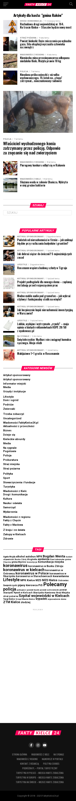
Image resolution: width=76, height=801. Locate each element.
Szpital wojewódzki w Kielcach (44, 596)
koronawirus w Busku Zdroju (45, 566)
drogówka (32, 559)
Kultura (7, 498)
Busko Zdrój (20, 559)
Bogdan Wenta (54, 556)
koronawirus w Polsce (32, 573)
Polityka (8, 473)
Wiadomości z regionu (16, 517)
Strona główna (19, 754)
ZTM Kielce (11, 602)
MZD (38, 580)
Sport (6, 478)
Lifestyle (8, 396)
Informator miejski (14, 383)
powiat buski (33, 590)
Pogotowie (9, 451)
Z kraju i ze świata (14, 530)
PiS (40, 585)
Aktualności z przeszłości (18, 426)
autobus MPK (34, 556)
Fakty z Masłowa (13, 524)
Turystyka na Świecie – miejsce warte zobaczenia (40, 782)
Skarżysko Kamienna (44, 592)
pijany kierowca (28, 585)
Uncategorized (12, 418)
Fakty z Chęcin (12, 520)
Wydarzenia (10, 511)
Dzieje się (9, 434)
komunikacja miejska (51, 561)
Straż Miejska (63, 592)
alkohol (20, 556)
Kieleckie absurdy (14, 439)
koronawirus (15, 565)
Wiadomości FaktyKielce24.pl (20, 422)
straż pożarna (10, 596)
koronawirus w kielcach (24, 569)
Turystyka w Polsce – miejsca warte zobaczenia (39, 773)
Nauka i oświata (12, 503)
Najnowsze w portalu (52, 759)
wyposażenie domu (57, 599)
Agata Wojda (9, 556)
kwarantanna (61, 576)
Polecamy (55, 584)
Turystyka (9, 486)
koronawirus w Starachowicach (34, 576)
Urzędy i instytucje (14, 391)
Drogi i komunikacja (15, 494)
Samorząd (9, 507)
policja (9, 589)
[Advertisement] (38, 664)
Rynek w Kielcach (23, 592)
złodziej (25, 602)
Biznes (7, 430)
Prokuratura (10, 459)
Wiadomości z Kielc (15, 491)
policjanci (21, 590)
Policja (7, 455)
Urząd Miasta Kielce (25, 599)
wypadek (41, 598)
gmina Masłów (18, 562)
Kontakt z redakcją (29, 763)
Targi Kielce (9, 599)
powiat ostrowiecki (49, 590)
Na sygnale (10, 447)
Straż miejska (11, 464)
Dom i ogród (10, 400)
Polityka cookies (51, 763)
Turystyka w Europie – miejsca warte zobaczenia (40, 777)
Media (7, 387)
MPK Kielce (27, 580)
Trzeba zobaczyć (13, 414)
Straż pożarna (11, 468)
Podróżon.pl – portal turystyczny (39, 768)
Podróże (8, 404)
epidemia (43, 559)
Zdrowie (8, 538)
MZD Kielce (49, 580)
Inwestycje (32, 562)
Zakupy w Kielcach (14, 534)
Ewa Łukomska (57, 559)
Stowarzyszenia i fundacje (19, 482)
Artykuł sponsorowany (16, 375)
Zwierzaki (9, 408)
